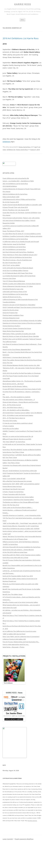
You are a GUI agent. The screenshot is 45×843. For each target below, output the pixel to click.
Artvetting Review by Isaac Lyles (13, 289)
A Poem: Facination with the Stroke (14, 494)
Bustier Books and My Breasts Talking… (15, 386)
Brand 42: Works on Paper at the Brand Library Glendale (21, 336)
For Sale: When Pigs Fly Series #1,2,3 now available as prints (22, 234)
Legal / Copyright (8, 839)
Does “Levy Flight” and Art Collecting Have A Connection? (21, 636)
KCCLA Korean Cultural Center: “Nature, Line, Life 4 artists (21, 218)
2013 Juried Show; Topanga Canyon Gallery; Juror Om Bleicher (22, 413)
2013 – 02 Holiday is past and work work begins (18, 415)
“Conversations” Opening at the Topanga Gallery (18, 500)
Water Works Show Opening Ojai (13, 331)
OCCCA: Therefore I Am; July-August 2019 (16, 210)
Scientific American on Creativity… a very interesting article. (22, 515)
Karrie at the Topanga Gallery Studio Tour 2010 (18, 576)
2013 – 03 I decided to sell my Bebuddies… (16, 410)
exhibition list (11, 150)
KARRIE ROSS (22, 4)
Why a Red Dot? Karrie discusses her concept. (17, 481)
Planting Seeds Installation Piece (13, 315)
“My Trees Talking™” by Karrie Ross (14, 442)
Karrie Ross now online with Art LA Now (15, 557)
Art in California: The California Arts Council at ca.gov (19, 631)
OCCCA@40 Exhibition (10, 186)
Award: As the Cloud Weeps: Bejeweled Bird (16, 349)
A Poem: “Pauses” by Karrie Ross (13, 492)
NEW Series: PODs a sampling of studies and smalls (19, 334)
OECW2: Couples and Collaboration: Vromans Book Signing (22, 284)
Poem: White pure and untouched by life (16, 178)
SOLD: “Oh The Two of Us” (11, 505)
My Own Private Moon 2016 (12, 263)
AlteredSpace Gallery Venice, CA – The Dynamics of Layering (22, 381)
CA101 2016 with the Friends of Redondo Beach (18, 268)
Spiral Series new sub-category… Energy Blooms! (18, 550)
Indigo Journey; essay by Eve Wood (14, 244)
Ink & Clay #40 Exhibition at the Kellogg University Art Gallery (22, 320)
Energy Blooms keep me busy (12, 486)
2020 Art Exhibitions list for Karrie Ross (15, 194)
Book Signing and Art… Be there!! (13, 384)
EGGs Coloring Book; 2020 (11, 197)
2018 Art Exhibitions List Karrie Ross (21, 38)
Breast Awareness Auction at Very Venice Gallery (18, 497)
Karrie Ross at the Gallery (11, 428)
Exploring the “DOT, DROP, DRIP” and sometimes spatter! (21, 484)
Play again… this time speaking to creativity (16, 397)
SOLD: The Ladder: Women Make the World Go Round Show (22, 360)
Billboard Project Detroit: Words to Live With (17, 439)
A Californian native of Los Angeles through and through (21, 241)
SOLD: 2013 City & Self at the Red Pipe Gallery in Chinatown (22, 373)
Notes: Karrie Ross (24, 147)
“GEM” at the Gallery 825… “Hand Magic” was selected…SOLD (22, 523)
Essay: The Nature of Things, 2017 (13, 231)
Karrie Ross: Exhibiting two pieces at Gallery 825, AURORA (21, 529)
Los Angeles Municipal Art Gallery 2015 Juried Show (19, 276)
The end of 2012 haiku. (10, 421)
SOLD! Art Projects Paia (10, 313)
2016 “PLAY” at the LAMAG (11, 265)
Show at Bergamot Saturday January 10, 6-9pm (18, 286)
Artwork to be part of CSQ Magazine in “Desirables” (19, 305)
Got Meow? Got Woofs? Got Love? (14, 489)
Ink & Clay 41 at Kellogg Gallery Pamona (15, 270)
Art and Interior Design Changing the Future (17, 328)
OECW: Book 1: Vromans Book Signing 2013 (16, 357)
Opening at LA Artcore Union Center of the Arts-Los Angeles (22, 323)
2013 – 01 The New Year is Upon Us (14, 418)
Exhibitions (6, 142)
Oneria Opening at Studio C (11, 326)
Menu (22, 20)
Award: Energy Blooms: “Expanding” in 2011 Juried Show (21, 526)
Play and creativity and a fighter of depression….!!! (19, 399)
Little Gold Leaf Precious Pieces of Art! (15, 292)
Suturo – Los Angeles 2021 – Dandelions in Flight (18, 181)
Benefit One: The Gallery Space (12, 594)
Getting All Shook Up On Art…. (12, 297)
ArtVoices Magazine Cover (11, 318)
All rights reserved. (32, 820)
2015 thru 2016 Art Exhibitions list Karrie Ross (17, 257)
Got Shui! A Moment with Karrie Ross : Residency (18, 252)
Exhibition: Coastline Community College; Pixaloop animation (22, 236)
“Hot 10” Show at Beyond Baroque (14, 281)
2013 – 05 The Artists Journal (12, 405)
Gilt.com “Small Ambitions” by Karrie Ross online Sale (20, 471)
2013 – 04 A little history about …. (13, 407)
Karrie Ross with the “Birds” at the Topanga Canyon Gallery (22, 555)
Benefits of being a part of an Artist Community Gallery (20, 602)
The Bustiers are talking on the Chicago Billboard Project (21, 502)
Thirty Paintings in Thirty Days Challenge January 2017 (20, 255)
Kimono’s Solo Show (9, 278)
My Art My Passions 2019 (11, 202)
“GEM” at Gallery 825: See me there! (14, 634)
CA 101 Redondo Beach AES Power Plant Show (17, 273)
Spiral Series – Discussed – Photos (13, 647)
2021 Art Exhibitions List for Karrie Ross (15, 184)
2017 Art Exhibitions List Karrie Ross (14, 249)
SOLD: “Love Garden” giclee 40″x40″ (14, 478)
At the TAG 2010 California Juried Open (15, 552)
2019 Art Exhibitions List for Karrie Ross (15, 239)
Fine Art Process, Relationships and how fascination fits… (21, 642)
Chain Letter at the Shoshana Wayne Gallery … (18, 507)
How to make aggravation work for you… (16, 644)
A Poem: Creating (8, 426)
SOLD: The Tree (7, 363)
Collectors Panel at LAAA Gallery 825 (14, 639)
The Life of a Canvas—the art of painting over (17, 260)
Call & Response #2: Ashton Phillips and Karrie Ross (19, 199)
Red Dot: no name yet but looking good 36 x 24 (18, 436)
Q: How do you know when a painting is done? (18, 423)
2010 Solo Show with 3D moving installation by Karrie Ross (21, 547)
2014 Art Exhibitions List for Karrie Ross (15, 294)
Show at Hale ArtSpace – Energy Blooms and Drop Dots (20, 402)
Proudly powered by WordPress (24, 839)
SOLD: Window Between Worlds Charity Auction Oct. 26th (21, 365)
